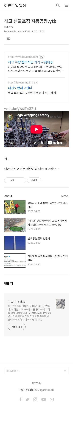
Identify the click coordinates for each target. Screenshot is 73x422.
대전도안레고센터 (20, 88)
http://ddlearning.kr (19, 82)
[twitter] (27, 399)
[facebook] (20, 399)
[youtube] (43, 399)
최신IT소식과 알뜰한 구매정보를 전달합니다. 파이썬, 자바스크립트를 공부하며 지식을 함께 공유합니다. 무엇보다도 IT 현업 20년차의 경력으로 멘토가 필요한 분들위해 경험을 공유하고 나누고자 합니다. (29, 312)
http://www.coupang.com (23, 56)
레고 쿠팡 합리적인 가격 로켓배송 (30, 62)
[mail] (52, 399)
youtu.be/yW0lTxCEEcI (20, 108)
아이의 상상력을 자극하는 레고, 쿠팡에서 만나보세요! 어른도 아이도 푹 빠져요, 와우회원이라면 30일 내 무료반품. (35, 69)
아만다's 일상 (15, 5)
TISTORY (36, 383)
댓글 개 (8, 283)
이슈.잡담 (8, 27)
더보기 (65, 196)
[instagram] (35, 399)
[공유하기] (17, 180)
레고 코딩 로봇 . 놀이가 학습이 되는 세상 (32, 92)
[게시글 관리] (22, 180)
